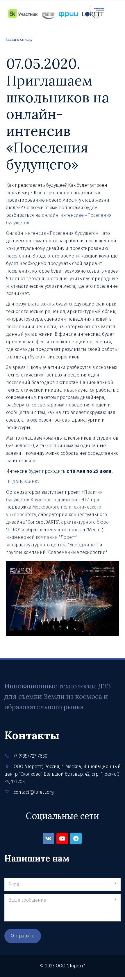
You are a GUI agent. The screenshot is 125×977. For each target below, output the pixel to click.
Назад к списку (18, 39)
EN (115, 30)
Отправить (23, 936)
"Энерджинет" (83, 545)
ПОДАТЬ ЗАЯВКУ (23, 481)
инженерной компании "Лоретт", (42, 537)
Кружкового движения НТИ (60, 499)
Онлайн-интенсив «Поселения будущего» (52, 233)
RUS (101, 30)
